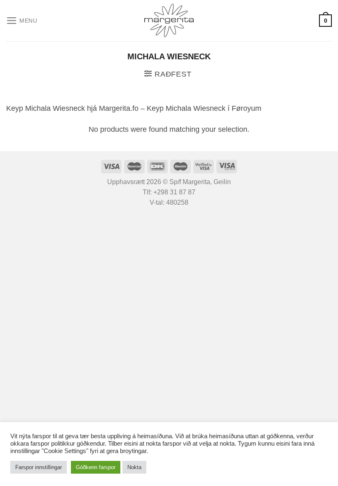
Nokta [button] (134, 467)
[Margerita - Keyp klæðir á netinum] (169, 20)
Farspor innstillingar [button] (38, 467)
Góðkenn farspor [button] (95, 467)
